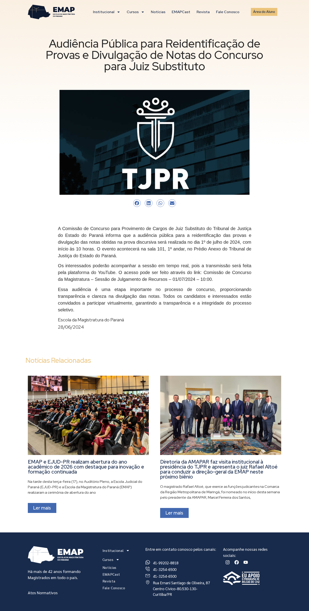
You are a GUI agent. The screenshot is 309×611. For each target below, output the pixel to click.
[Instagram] (227, 562)
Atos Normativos (43, 592)
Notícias (158, 12)
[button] (137, 203)
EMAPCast (181, 12)
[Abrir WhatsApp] (297, 599)
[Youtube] (245, 562)
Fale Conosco (227, 12)
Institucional (103, 12)
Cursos (133, 12)
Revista (203, 12)
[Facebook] (236, 562)
